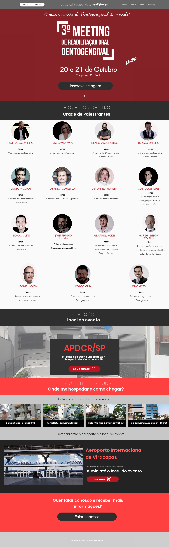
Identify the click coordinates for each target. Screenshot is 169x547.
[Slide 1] (84, 96)
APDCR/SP (84, 348)
